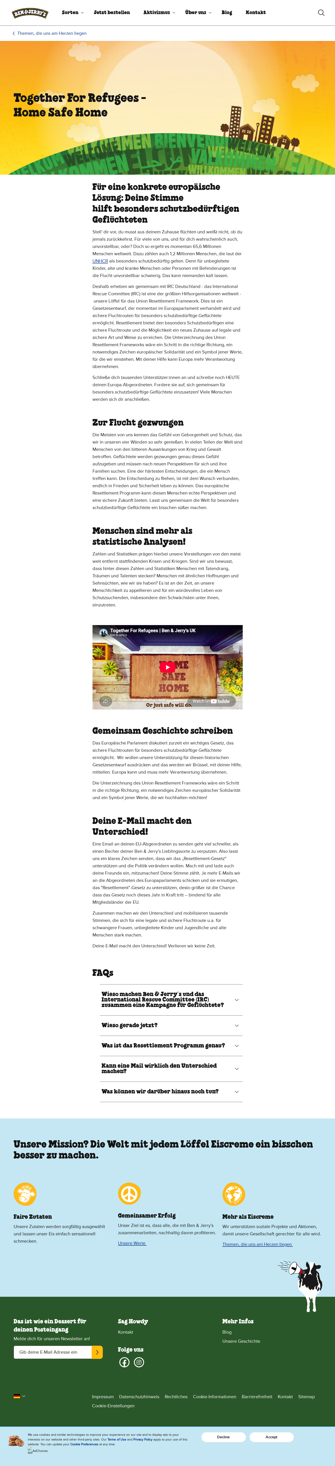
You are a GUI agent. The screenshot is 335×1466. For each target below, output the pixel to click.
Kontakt (256, 12)
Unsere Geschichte (241, 1341)
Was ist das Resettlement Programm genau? (163, 1046)
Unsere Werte (132, 1243)
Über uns (195, 12)
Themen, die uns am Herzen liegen (52, 33)
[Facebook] (124, 1362)
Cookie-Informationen (214, 1397)
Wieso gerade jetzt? (130, 1025)
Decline (223, 1437)
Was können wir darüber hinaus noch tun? (160, 1092)
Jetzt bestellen (112, 12)
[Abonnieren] (97, 1352)
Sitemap (306, 1397)
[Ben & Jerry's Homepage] (30, 13)
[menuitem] (71, 13)
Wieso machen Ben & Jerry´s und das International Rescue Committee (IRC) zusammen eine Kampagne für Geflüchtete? (163, 1000)
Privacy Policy (142, 1439)
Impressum (103, 1397)
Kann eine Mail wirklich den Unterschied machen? (159, 1068)
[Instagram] (139, 1362)
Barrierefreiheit (257, 1397)
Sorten (70, 12)
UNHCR (100, 261)
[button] (19, 1396)
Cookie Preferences (84, 1444)
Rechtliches (176, 1397)
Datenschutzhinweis (139, 1397)
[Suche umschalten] (321, 12)
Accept (271, 1437)
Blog (227, 12)
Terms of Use (117, 1439)
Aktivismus (157, 12)
